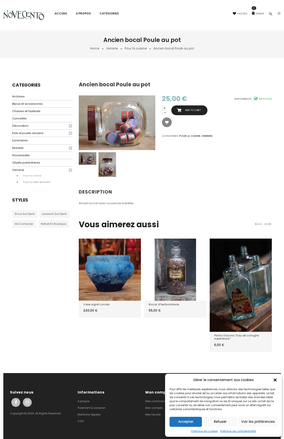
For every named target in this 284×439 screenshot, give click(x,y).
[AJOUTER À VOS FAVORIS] (167, 122)
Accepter (185, 421)
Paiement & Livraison (92, 408)
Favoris (242, 13)
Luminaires (20, 140)
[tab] (97, 192)
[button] (275, 380)
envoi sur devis (25, 214)
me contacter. (24, 224)
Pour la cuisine (136, 48)
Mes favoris (153, 414)
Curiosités (19, 118)
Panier (258, 13)
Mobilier (18, 148)
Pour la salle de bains (36, 182)
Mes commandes (157, 401)
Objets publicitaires (26, 162)
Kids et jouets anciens (27, 133)
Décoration (20, 126)
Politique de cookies (204, 431)
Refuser (220, 421)
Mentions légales (89, 414)
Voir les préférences (258, 421)
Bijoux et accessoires (27, 104)
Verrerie (112, 48)
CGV (81, 421)
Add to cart (193, 110)
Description (95, 192)
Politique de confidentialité (238, 431)
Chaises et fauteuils (26, 111)
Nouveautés (21, 155)
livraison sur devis (54, 214)
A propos (84, 401)
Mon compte (153, 408)
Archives (18, 96)
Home (94, 48)
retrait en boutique (53, 224)
